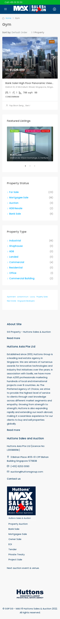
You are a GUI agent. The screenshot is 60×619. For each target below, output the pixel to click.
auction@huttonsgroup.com (26, 471)
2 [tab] (31, 167)
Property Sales (42, 297)
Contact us (14, 478)
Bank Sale (15, 213)
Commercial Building (21, 278)
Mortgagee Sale (18, 197)
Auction (13, 203)
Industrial (15, 240)
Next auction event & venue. (23, 568)
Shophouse (16, 246)
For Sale (14, 192)
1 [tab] (26, 167)
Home (8, 18)
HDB (11, 251)
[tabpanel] (30, 144)
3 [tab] (36, 167)
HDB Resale (15, 208)
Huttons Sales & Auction (20, 518)
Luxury (32, 297)
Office (12, 273)
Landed (13, 256)
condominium (22, 297)
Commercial (16, 262)
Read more (13, 338)
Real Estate (11, 301)
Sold (52, 42)
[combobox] (22, 32)
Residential (16, 267)
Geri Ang (29, 105)
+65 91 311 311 (15, 2)
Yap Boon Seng (16, 105)
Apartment (11, 297)
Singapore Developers (26, 301)
